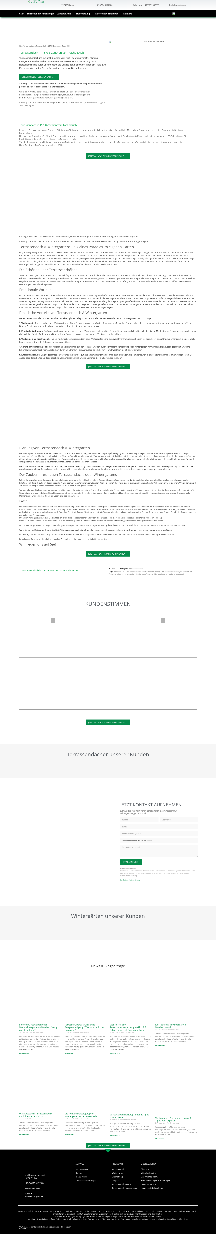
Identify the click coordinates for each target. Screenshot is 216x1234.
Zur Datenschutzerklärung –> (131, 880)
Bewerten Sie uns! (148, 1184)
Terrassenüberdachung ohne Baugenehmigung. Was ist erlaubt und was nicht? (85, 1027)
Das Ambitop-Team (149, 1176)
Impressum (66, 1227)
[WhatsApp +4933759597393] (129, 5)
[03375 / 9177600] (93, 5)
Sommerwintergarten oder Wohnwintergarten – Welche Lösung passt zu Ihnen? (38, 1027)
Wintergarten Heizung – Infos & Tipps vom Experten (129, 1116)
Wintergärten (64, 13)
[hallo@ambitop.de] (165, 5)
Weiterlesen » (24, 1053)
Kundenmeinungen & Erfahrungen (155, 1180)
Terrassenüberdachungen (40, 13)
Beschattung (83, 13)
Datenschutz (54, 1227)
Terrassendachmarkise (121, 1184)
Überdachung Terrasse (144, 574)
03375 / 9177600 (104, 5)
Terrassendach (120, 571)
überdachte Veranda (125, 574)
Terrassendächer (29, 46)
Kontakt (127, 13)
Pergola (115, 1180)
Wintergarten (117, 1173)
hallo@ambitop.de (177, 5)
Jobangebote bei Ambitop (152, 1188)
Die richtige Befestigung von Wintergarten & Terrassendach (81, 1115)
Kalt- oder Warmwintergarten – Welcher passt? (171, 1026)
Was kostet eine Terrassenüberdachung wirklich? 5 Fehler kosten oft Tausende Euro (128, 1027)
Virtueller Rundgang (149, 1173)
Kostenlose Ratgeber (106, 13)
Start (21, 13)
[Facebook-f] (186, 1227)
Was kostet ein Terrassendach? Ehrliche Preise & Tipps (35, 1115)
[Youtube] (191, 1227)
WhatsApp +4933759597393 (146, 5)
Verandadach (179, 574)
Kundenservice (82, 1169)
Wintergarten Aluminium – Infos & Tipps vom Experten (173, 1119)
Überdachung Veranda (163, 574)
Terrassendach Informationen (124, 1188)
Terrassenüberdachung (151, 571)
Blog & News (81, 1176)
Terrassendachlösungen (86, 1180)
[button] (53, 620)
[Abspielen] (108, 621)
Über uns (145, 1169)
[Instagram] (196, 1227)
